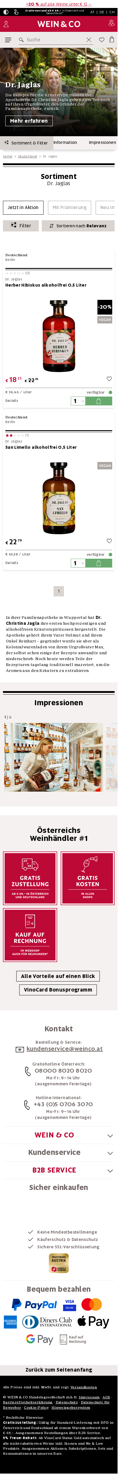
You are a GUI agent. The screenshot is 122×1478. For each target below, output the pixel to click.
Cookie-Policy (36, 1407)
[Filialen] (111, 23)
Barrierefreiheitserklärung (28, 1402)
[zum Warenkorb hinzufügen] (98, 401)
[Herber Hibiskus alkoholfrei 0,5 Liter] (58, 336)
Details (11, 400)
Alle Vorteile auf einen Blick (58, 976)
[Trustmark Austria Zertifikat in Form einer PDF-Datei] (59, 1263)
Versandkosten (83, 1387)
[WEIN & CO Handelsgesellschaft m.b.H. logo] (58, 24)
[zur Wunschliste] (109, 379)
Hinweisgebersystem (71, 1407)
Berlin (10, 259)
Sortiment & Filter (28, 143)
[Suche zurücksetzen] (88, 39)
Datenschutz (67, 1402)
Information (65, 142)
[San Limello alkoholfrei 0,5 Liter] (58, 498)
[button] (6, 12)
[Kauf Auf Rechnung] (30, 935)
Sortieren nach (82, 225)
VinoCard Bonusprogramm (58, 990)
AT (92, 11)
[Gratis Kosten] (88, 878)
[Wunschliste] (102, 40)
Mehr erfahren (29, 121)
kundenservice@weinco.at (65, 1049)
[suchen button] (22, 40)
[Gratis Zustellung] (30, 878)
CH (112, 11)
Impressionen (102, 142)
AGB (106, 1397)
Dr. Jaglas (13, 279)
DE (102, 11)
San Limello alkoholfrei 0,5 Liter (41, 447)
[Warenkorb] (111, 38)
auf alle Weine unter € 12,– (59, 4)
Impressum (89, 1397)
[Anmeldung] (6, 24)
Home (7, 156)
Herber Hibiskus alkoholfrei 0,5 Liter (45, 285)
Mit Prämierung (69, 208)
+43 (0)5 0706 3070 (63, 1104)
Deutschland (27, 156)
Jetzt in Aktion (23, 208)
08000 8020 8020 (63, 1070)
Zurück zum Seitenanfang (58, 1370)
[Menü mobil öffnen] (8, 40)
